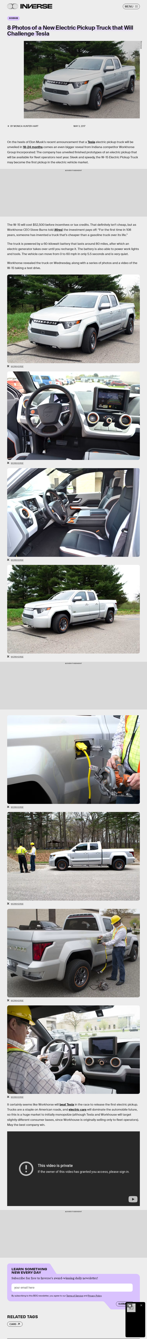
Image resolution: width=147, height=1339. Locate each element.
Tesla (91, 142)
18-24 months (33, 147)
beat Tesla (67, 1104)
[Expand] (129, 1305)
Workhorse (141, 45)
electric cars (77, 1109)
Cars (13, 1324)
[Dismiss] (141, 1305)
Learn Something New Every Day (29, 1270)
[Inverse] (36, 6)
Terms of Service (74, 1295)
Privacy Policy (95, 1295)
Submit (123, 1303)
